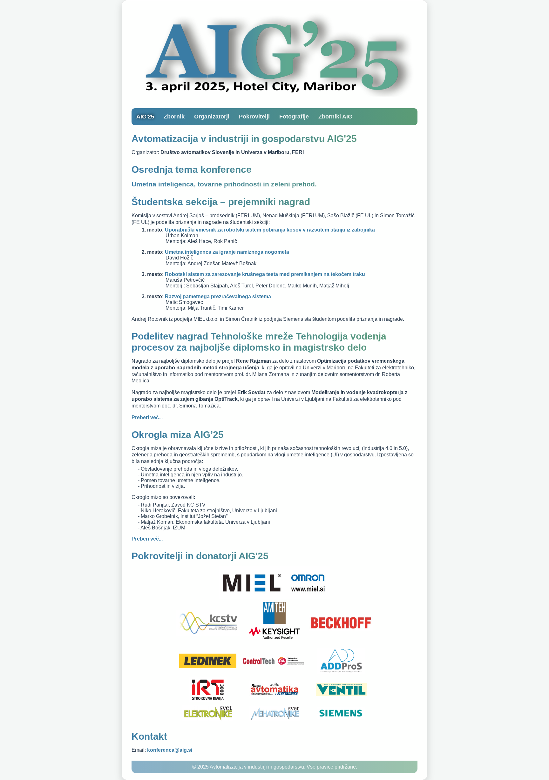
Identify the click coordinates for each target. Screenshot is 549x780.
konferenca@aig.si (169, 750)
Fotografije (294, 116)
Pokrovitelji (254, 116)
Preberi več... (147, 417)
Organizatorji (211, 116)
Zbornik (174, 116)
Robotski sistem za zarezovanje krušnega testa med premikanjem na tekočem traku (265, 274)
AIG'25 (145, 116)
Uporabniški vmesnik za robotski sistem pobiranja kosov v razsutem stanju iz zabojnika (270, 229)
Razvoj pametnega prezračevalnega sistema (218, 296)
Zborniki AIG (335, 116)
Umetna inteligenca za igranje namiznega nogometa (227, 252)
